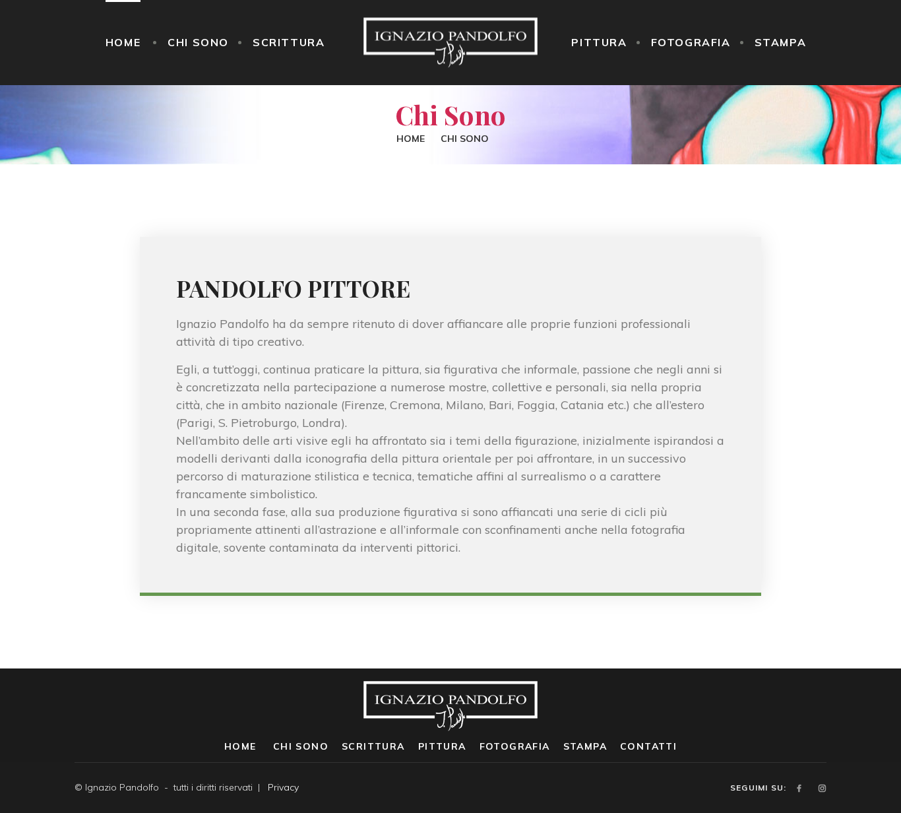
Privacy (283, 787)
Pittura (599, 42)
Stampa (781, 42)
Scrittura (289, 42)
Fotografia (691, 42)
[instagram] (822, 788)
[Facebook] (799, 788)
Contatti (648, 746)
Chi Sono (198, 42)
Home (123, 42)
